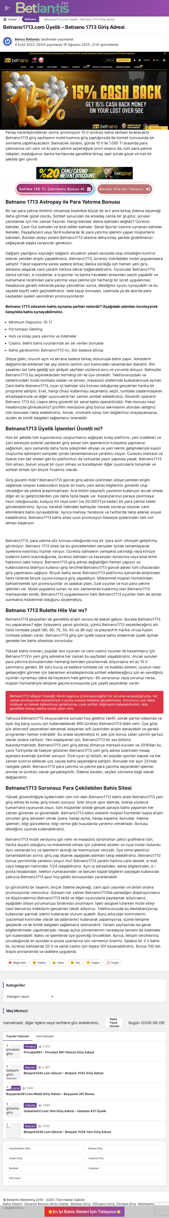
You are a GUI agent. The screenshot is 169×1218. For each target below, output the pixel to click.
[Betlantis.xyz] (42, 8)
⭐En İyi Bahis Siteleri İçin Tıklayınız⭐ (84, 1211)
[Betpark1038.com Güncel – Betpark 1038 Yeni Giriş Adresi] (84, 1129)
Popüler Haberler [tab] (17, 1036)
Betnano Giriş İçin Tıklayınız (121, 189)
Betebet (13, 1168)
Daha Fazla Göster (65, 1022)
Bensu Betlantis (27, 39)
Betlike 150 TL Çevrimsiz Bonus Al (51, 189)
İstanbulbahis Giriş (19, 1148)
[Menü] (7, 8)
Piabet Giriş (15, 1158)
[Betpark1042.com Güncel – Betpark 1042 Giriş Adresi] (84, 1072)
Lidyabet (93, 1168)
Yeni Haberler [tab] (45, 1036)
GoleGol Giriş (95, 1158)
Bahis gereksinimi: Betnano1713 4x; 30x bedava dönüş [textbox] (56, 350)
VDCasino (15, 1178)
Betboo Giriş (95, 1148)
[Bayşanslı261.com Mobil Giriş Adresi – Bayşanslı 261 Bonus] (84, 1091)
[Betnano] (84, 173)
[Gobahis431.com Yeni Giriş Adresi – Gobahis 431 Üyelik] (84, 1110)
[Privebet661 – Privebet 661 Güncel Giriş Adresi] (84, 1051)
